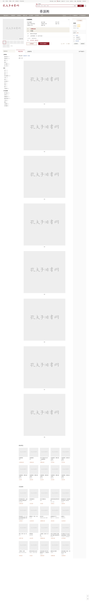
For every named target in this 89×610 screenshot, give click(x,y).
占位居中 (11, 6)
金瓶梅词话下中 (53, 516)
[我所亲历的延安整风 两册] (55, 493)
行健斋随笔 (21, 457)
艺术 (6, 72)
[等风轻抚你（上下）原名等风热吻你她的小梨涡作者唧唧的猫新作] (23, 510)
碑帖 (5, 102)
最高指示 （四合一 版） (33, 516)
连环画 (6, 94)
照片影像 (6, 93)
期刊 (6, 60)
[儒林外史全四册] (55, 545)
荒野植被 (31, 533)
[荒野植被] (33, 528)
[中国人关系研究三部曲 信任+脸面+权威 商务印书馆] (55, 528)
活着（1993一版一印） (23, 533)
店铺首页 (13, 15)
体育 (29, 55)
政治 (5, 86)
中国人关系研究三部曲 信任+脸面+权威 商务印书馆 (55, 535)
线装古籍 (6, 56)
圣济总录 (41, 516)
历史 (5, 79)
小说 (6, 77)
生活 (5, 83)
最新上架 (25, 15)
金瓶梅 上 (63, 516)
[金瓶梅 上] (65, 510)
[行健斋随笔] (23, 452)
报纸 (5, 62)
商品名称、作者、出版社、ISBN (43, 5)
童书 (6, 73)
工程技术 (6, 88)
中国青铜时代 (31, 499)
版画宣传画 (7, 98)
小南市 (77, 35)
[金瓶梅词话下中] (55, 510)
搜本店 (64, 15)
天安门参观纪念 (43, 499)
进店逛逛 (76, 43)
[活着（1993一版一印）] (23, 528)
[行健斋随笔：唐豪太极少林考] (55, 452)
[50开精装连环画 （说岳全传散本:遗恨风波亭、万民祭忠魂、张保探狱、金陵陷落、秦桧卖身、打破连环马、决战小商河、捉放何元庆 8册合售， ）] (23, 493)
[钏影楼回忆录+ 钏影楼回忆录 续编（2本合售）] (65, 493)
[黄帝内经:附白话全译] (33, 545)
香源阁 (74, 23)
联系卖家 (77, 41)
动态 (42, 15)
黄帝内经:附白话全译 (33, 551)
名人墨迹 (6, 64)
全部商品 (19, 15)
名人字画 (6, 65)
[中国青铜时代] (33, 493)
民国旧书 (25, 55)
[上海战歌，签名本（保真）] (44, 528)
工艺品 (6, 100)
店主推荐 (31, 15)
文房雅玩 (6, 103)
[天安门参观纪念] (44, 493)
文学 (6, 70)
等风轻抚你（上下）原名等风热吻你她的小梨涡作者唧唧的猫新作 (23, 518)
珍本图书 (37, 15)
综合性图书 (7, 75)
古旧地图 (6, 105)
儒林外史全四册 (53, 551)
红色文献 (6, 81)
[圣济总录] (44, 510)
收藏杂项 (6, 96)
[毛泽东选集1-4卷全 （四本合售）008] (65, 545)
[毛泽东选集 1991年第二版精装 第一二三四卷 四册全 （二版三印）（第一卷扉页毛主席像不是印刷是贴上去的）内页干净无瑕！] (44, 545)
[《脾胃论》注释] (23, 545)
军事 (5, 84)
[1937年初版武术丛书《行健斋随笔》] (44, 452)
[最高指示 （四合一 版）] (33, 510)
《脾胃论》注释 (22, 551)
